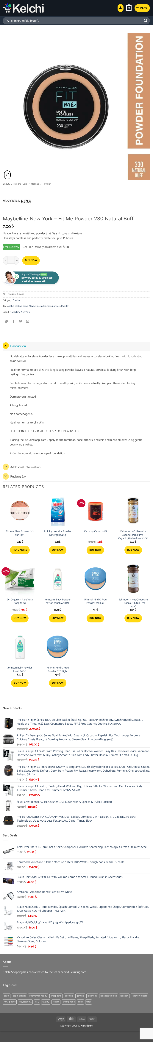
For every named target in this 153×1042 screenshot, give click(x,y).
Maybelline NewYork (20, 312)
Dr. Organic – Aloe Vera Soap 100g (20, 601)
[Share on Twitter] (20, 321)
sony (80, 1002)
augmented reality (38, 996)
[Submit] (145, 20)
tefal (88, 1002)
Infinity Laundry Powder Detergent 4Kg (57, 533)
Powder (47, 184)
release (56, 1002)
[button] (129, 8)
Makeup (35, 184)
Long (25, 306)
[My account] (121, 8)
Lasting (18, 306)
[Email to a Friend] (28, 321)
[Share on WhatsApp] (6, 321)
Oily (49, 306)
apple (6, 996)
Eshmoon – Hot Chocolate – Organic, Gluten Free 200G (133, 603)
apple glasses (19, 996)
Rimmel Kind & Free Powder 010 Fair (95, 601)
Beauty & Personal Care (15, 184)
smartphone (69, 1002)
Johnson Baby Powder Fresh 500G (19, 669)
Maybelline (34, 306)
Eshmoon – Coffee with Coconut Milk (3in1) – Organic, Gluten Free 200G (133, 535)
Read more (20, 550)
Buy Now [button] (58, 550)
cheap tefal (56, 996)
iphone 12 (92, 996)
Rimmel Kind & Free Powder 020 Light (57, 669)
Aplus (11, 306)
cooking (69, 996)
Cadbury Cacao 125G (95, 531)
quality (45, 1002)
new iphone (9, 1002)
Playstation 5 (25, 1002)
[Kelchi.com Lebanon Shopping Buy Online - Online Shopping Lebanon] (23, 8)
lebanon (124, 996)
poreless (56, 306)
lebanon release (139, 996)
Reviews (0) (18, 476)
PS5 (37, 1002)
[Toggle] (6, 345)
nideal (43, 306)
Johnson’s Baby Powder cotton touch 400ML (58, 601)
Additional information (25, 467)
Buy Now (31, 260)
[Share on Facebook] (13, 321)
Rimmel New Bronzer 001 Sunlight (20, 533)
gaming (80, 996)
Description (18, 346)
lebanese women (108, 996)
